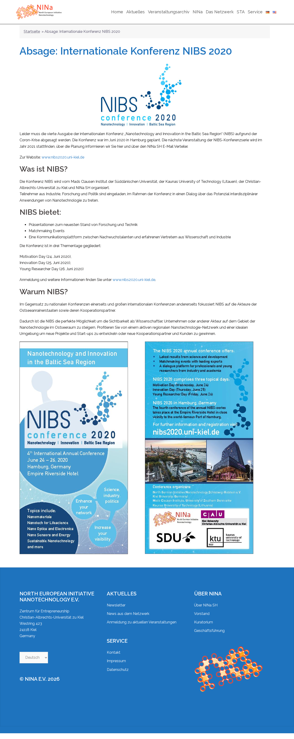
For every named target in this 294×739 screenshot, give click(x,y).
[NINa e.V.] (39, 11)
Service (255, 11)
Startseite (32, 31)
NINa (198, 11)
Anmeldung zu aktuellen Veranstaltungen (141, 622)
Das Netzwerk (220, 11)
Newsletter (116, 605)
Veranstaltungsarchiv (168, 11)
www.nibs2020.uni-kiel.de (63, 157)
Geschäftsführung (209, 630)
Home (117, 11)
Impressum (116, 661)
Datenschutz (118, 669)
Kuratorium (203, 622)
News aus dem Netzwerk (128, 613)
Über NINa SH (206, 605)
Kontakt (113, 652)
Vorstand (201, 613)
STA (241, 11)
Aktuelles (135, 11)
